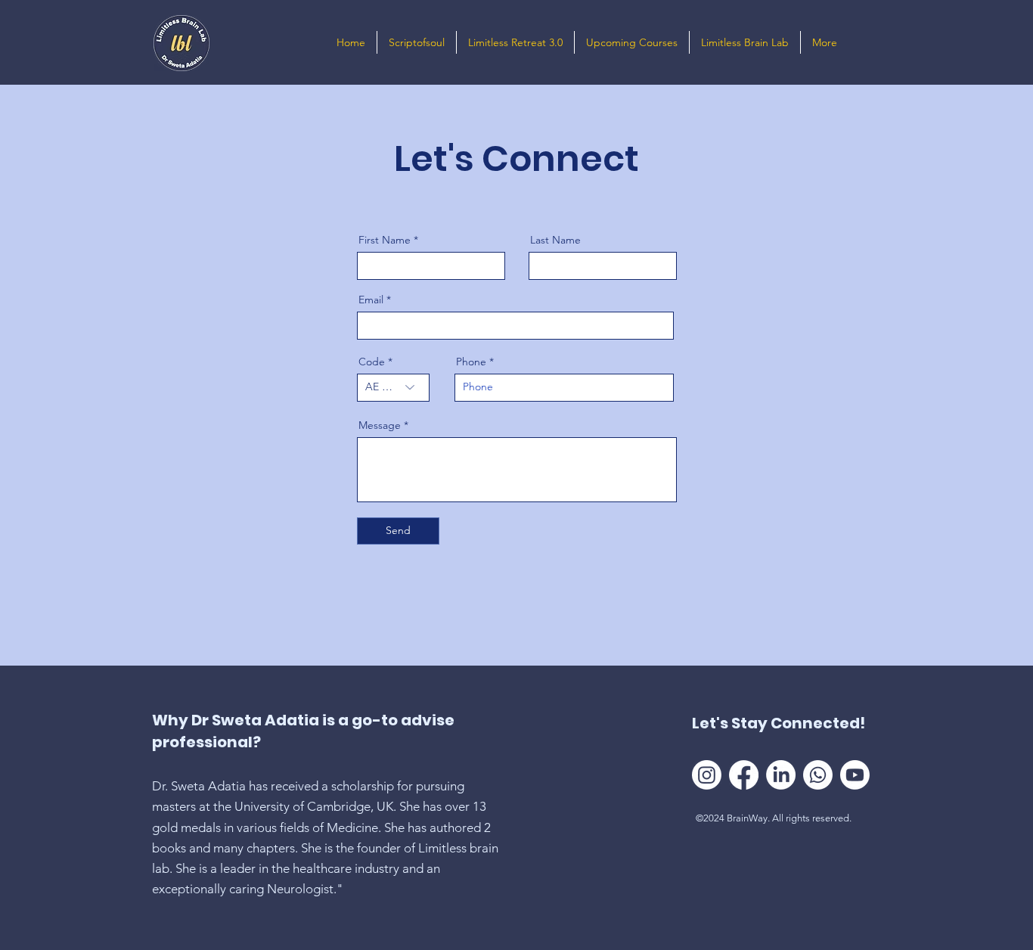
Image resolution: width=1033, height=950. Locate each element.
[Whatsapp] (818, 775)
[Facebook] (743, 775)
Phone (471, 361)
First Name (384, 239)
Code (371, 361)
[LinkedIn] (781, 775)
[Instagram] (706, 775)
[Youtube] (855, 775)
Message (379, 425)
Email (370, 299)
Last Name (555, 239)
